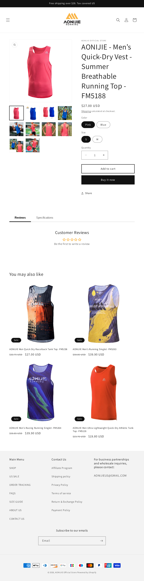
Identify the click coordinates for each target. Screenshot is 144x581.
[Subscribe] (101, 540)
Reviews (20, 217)
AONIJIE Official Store (65, 572)
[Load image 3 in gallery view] (49, 113)
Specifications (44, 217)
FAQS (12, 493)
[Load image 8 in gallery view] (65, 129)
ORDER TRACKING (20, 485)
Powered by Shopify (87, 572)
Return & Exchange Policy (67, 501)
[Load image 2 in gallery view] (33, 113)
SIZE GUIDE (16, 501)
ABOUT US (15, 510)
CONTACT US (16, 518)
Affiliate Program (62, 468)
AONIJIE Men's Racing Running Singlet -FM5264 (35, 428)
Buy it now (108, 179)
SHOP (12, 468)
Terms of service (61, 493)
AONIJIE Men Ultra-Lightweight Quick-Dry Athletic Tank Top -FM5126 (103, 430)
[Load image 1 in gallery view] (16, 113)
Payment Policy (61, 510)
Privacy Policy (60, 485)
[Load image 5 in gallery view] (16, 129)
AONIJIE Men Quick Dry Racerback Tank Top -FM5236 (38, 349)
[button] (8, 20)
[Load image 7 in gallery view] (49, 129)
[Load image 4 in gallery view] (65, 113)
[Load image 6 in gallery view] (33, 129)
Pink (88, 124)
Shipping (86, 111)
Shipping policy (61, 476)
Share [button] (88, 193)
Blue (103, 124)
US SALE (14, 476)
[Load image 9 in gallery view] (16, 145)
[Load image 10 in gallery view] (33, 145)
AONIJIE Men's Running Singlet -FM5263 (94, 349)
